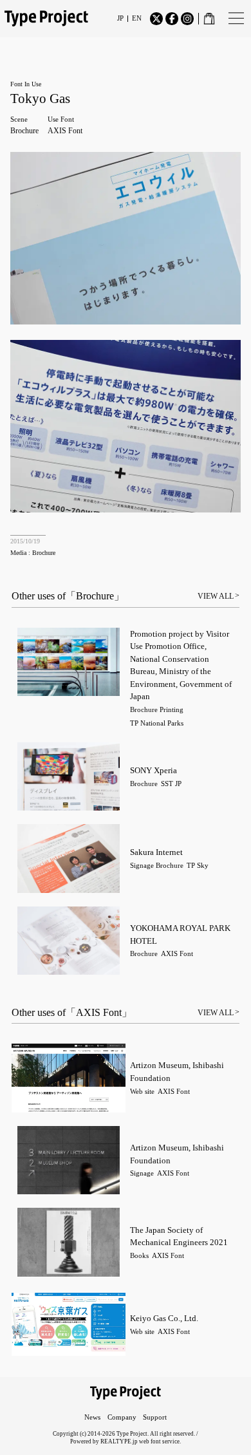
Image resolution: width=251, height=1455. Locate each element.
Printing (171, 709)
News (92, 1417)
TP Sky (198, 865)
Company (121, 1417)
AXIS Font (65, 130)
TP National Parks (156, 723)
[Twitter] (156, 18)
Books (139, 1255)
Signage (142, 865)
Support (155, 1417)
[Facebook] (171, 18)
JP (120, 18)
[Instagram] (187, 18)
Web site (142, 1091)
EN (137, 18)
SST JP (171, 783)
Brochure (24, 130)
